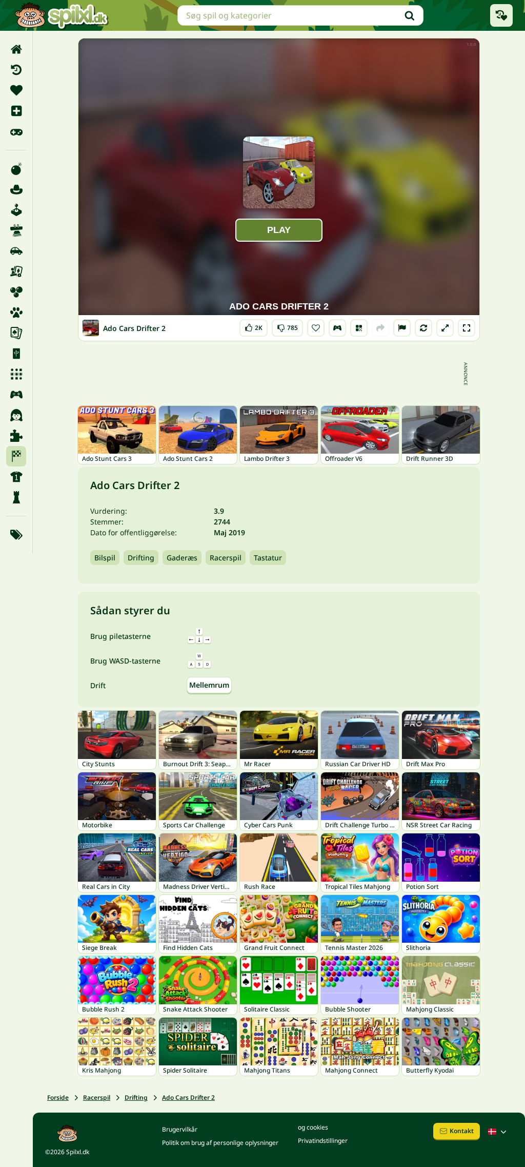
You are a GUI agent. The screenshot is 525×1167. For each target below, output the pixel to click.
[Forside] (16, 49)
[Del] (380, 328)
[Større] (445, 328)
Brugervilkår (179, 1129)
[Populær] (16, 131)
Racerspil (225, 557)
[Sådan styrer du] (337, 328)
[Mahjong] (16, 353)
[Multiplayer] (16, 394)
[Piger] (16, 415)
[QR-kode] (359, 328)
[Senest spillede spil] (501, 15)
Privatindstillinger (323, 1140)
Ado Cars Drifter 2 (188, 1097)
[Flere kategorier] (16, 534)
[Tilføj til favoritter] (316, 328)
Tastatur (268, 557)
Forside (58, 1097)
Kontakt (462, 1130)
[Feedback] (402, 328)
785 (287, 325)
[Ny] (16, 111)
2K (253, 325)
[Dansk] (498, 1131)
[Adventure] (16, 189)
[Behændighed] (16, 230)
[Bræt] (16, 271)
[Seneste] (16, 70)
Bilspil (104, 557)
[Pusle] (16, 435)
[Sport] (16, 476)
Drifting (141, 557)
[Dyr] (16, 312)
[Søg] (409, 15)
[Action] (16, 169)
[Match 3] (16, 374)
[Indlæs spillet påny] (423, 328)
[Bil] (16, 251)
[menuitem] (16, 49)
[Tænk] (16, 497)
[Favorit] (16, 90)
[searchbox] (300, 15)
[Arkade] (16, 210)
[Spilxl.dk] (61, 15)
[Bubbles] (16, 292)
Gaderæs (182, 557)
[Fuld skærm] (466, 328)
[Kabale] (16, 333)
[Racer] (16, 456)
